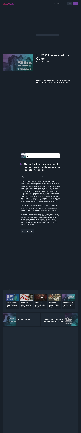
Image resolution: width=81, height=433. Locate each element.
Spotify (37, 166)
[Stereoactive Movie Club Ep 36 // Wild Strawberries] (68, 301)
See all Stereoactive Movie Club (69, 289)
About (53, 3)
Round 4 (49, 34)
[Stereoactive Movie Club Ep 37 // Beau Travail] (12, 301)
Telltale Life (58, 3)
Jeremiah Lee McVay (46, 61)
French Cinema (55, 34)
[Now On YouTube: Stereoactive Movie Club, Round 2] (40, 301)
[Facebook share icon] (27, 231)
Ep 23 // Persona (24, 319)
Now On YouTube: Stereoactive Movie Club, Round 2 (40, 305)
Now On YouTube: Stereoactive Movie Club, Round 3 (26, 305)
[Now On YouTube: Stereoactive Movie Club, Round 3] (26, 301)
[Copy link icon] (31, 231)
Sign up (75, 3)
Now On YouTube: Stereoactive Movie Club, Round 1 (54, 305)
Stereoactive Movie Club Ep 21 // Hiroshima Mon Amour (53, 320)
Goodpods (46, 163)
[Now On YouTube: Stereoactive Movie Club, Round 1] (54, 301)
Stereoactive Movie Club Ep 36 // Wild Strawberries (68, 305)
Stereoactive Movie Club (41, 34)
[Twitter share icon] (23, 231)
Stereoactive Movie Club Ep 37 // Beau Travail (12, 305)
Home (50, 3)
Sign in (69, 3)
